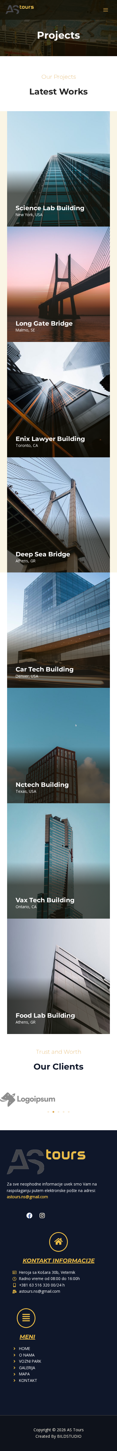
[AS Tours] (20, 9)
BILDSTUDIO (69, 1436)
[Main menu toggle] (106, 10)
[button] (48, 1112)
